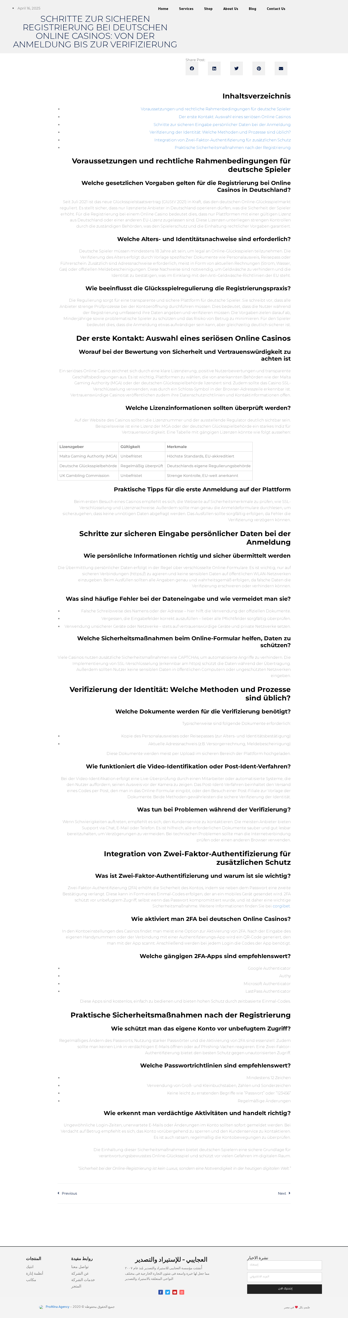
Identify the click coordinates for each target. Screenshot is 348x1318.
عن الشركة (80, 1274)
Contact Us (276, 9)
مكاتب (31, 1280)
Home (163, 9)
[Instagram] (181, 1292)
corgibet (281, 906)
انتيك (29, 1267)
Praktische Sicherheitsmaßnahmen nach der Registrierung (233, 147)
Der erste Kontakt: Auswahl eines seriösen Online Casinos (235, 117)
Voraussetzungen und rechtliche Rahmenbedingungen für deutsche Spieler (216, 109)
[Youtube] (174, 1292)
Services (186, 9)
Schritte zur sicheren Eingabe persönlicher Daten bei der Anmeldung (222, 124)
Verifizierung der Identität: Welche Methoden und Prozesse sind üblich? (220, 132)
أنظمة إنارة (34, 1274)
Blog (252, 9)
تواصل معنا (80, 1267)
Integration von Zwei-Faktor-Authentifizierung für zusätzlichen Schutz (222, 140)
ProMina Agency (57, 1307)
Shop (208, 9)
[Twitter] (167, 1292)
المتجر (76, 1286)
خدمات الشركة (83, 1280)
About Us (230, 9)
